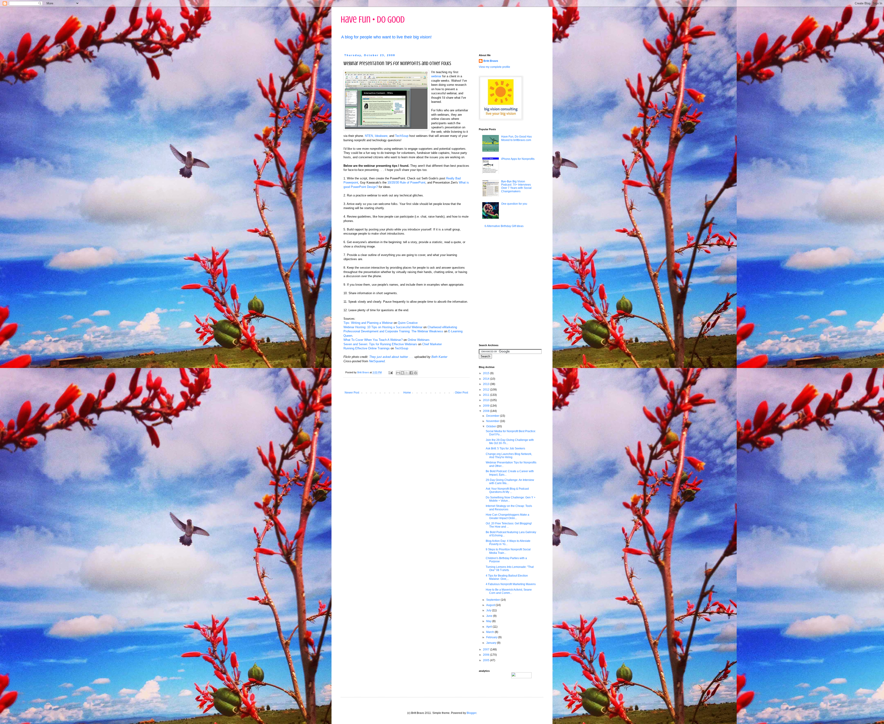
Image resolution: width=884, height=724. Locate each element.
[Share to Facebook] (411, 373)
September (493, 599)
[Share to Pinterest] (415, 373)
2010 (486, 400)
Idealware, (381, 136)
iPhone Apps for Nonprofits (518, 159)
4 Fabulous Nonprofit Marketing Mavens (511, 584)
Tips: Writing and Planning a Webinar (368, 323)
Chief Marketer (432, 344)
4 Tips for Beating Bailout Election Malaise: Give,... (507, 577)
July (489, 610)
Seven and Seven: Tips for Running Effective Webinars (380, 344)
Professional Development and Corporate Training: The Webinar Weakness (393, 331)
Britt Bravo (490, 61)
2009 (486, 405)
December (493, 415)
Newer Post (352, 392)
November (493, 421)
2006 (486, 654)
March (490, 632)
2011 (486, 394)
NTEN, (370, 136)
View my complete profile (494, 67)
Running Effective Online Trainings (366, 348)
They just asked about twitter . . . (391, 357)
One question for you (514, 203)
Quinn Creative (408, 323)
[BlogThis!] (402, 373)
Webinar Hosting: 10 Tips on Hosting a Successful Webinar (382, 327)
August (491, 605)
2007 (486, 649)
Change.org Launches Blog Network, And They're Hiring (509, 455)
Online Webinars (419, 340)
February (492, 637)
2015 (486, 373)
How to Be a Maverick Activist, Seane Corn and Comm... (509, 591)
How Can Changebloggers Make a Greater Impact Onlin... (507, 516)
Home (407, 392)
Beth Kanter (439, 357)
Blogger (471, 713)
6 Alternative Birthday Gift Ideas (504, 226)
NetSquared (377, 361)
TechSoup (401, 136)
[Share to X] (406, 373)
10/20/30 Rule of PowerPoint (406, 182)
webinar (436, 76)
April (489, 626)
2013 (486, 384)
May (489, 621)
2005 (486, 660)
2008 (486, 411)
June (489, 616)
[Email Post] (390, 372)
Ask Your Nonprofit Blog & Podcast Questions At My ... (507, 490)
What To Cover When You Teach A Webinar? (373, 340)
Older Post (461, 392)
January (491, 642)
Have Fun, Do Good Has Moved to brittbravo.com (516, 138)
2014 (486, 378)
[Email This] (398, 373)
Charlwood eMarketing (442, 327)
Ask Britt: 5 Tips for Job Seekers (505, 448)
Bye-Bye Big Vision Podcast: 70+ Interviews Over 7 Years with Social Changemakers (516, 186)
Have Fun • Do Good (373, 19)
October (491, 426)
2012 (486, 389)
